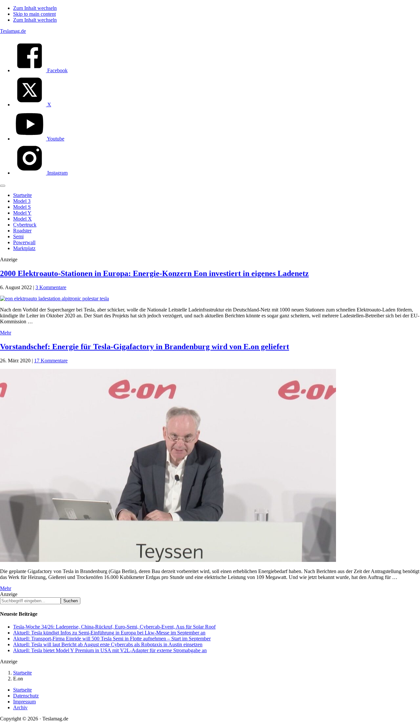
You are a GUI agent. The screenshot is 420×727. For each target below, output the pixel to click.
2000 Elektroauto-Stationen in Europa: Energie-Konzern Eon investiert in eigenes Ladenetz (154, 273)
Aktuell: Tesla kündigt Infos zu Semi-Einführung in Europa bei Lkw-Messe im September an (109, 632)
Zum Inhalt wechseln (35, 8)
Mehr (5, 332)
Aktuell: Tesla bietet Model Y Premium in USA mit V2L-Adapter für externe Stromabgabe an (110, 650)
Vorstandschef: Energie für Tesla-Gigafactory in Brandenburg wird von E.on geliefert (144, 346)
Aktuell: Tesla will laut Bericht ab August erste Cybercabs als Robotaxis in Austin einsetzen (107, 644)
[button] (2, 186)
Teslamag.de (13, 31)
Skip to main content (34, 14)
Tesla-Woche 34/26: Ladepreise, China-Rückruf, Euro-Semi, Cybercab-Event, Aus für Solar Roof (114, 627)
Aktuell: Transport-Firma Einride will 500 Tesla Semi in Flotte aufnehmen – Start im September (112, 638)
